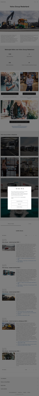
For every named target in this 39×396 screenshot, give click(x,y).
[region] (19, 198)
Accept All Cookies (19, 201)
